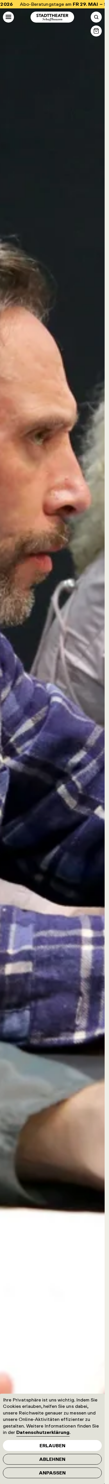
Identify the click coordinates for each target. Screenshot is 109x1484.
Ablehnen (52, 1459)
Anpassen (52, 1473)
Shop (96, 30)
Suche (96, 17)
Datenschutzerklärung (42, 1432)
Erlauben (52, 1445)
